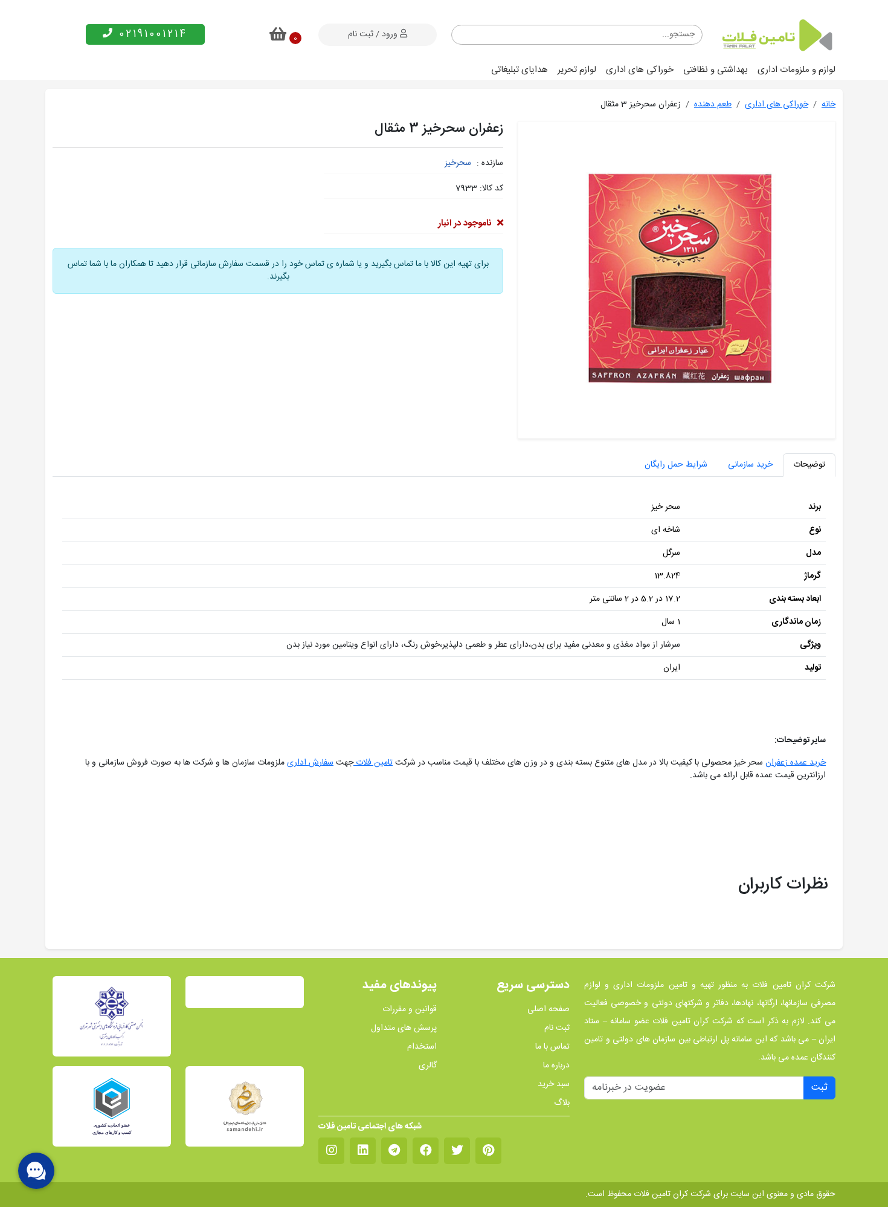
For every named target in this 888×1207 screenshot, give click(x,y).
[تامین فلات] (776, 35)
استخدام (422, 1047)
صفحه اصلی (548, 1009)
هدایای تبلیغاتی (519, 69)
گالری (428, 1066)
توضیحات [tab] (809, 465)
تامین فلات (373, 763)
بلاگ (562, 1103)
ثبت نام (557, 1028)
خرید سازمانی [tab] (750, 465)
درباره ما (556, 1066)
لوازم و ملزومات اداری (796, 69)
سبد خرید (554, 1084)
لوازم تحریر (577, 69)
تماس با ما (552, 1047)
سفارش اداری (310, 763)
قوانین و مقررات (409, 1009)
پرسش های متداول (404, 1028)
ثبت (819, 1087)
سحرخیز (458, 163)
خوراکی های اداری (640, 69)
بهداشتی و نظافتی (715, 69)
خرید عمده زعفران (795, 763)
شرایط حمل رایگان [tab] (676, 465)
